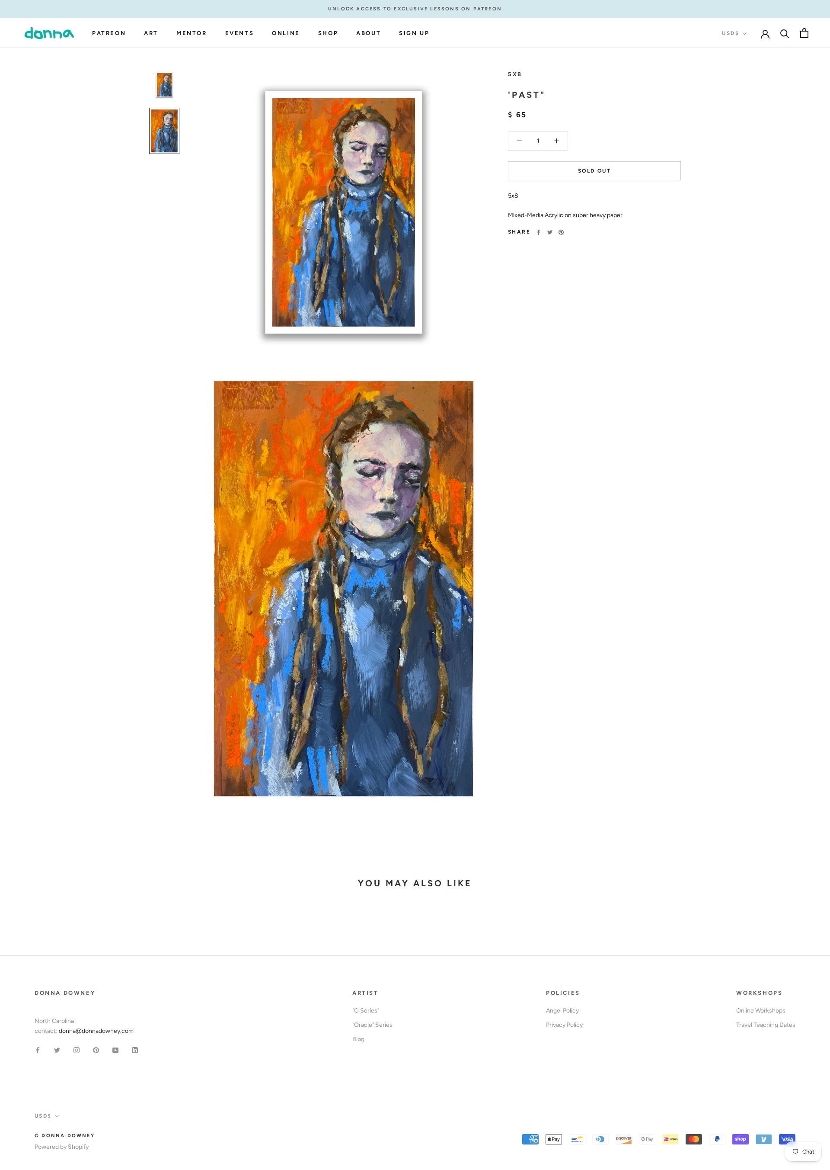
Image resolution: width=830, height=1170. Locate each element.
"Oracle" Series (372, 1025)
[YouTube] (115, 1050)
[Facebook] (538, 232)
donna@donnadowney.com (96, 1031)
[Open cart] (804, 33)
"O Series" (365, 1010)
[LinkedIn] (135, 1050)
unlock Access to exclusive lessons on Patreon (415, 9)
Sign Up (414, 33)
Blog (358, 1039)
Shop (328, 33)
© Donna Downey (65, 1135)
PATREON (109, 33)
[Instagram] (76, 1050)
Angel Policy (562, 1010)
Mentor (191, 33)
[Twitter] (549, 232)
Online (286, 33)
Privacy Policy (564, 1025)
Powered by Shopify (62, 1147)
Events (239, 33)
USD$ (730, 33)
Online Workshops (760, 1010)
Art (151, 33)
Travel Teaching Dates (765, 1025)
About (368, 33)
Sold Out (594, 171)
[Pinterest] (561, 232)
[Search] (784, 33)
